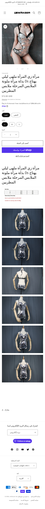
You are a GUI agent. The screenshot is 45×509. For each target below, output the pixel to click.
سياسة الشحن (34, 500)
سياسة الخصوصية (14, 500)
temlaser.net (14, 496)
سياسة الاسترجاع (35, 496)
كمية (3, 130)
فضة (6, 115)
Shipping (4, 99)
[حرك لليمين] (27, 68)
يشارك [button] (7, 410)
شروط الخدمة (24, 500)
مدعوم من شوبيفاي (23, 496)
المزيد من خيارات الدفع (22, 156)
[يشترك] (35, 432)
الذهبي (16, 115)
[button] (4, 12)
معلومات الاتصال (23, 504)
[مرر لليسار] (17, 68)
